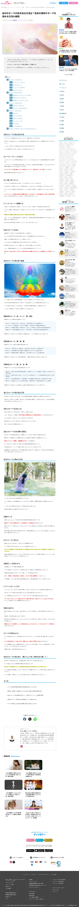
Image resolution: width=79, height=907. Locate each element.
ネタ (72, 155)
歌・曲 (62, 181)
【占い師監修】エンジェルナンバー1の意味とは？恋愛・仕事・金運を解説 (13, 795)
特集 (62, 124)
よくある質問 (8, 888)
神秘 (23, 7)
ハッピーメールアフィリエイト (58, 887)
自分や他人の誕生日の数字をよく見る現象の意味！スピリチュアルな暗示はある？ (33, 795)
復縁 (71, 173)
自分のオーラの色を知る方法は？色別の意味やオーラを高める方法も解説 (40, 7)
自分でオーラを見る (16, 90)
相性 (61, 187)
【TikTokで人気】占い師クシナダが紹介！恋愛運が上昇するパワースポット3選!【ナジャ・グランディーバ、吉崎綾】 (33, 815)
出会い (61, 29)
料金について (8, 886)
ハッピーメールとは (9, 882)
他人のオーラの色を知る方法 (14, 103)
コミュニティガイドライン (34, 887)
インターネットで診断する (17, 87)
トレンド (63, 87)
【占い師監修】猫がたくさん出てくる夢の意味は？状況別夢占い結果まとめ (33, 775)
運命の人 (71, 193)
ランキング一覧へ (68, 74)
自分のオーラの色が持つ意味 (14, 92)
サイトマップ (55, 891)
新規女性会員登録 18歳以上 (11, 892)
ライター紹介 (53, 874)
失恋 (62, 95)
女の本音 (66, 171)
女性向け (72, 171)
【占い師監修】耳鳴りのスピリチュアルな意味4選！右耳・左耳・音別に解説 (13, 775)
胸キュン (66, 189)
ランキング (73, 163)
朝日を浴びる (14, 123)
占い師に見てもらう (16, 85)
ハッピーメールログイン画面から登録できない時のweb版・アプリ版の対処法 (68, 32)
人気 (69, 165)
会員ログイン (8, 896)
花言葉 (68, 191)
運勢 (66, 193)
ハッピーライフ (17, 7)
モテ (67, 163)
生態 (66, 183)
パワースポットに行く (16, 121)
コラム (63, 84)
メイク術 (74, 161)
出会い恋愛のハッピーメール (6, 7)
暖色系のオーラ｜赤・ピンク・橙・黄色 (20, 95)
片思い (63, 117)
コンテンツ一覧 (55, 889)
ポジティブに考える (16, 116)
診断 (61, 48)
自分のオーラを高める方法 (14, 110)
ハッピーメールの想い (10, 884)
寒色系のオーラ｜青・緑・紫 (18, 98)
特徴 (62, 120)
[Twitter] (29, 719)
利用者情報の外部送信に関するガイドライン (37, 885)
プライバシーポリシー (33, 881)
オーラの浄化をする (16, 126)
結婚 (61, 189)
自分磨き (62, 191)
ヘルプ (7, 898)
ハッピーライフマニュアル (43, 874)
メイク (68, 161)
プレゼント (62, 161)
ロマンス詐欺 (63, 165)
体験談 (74, 165)
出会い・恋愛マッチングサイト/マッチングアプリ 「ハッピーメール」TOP (15, 880)
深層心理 (63, 113)
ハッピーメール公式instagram (58, 881)
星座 (67, 179)
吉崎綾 (66, 169)
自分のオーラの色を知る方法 (14, 80)
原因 (61, 169)
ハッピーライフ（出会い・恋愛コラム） (37, 899)
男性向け (74, 185)
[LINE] (35, 719)
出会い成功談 (31, 893)
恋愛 (62, 106)
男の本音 (62, 185)
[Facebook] (24, 719)
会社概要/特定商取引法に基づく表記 (36, 883)
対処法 (66, 173)
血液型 (73, 191)
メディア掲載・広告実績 (33, 897)
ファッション (71, 159)
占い (73, 167)
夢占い (72, 169)
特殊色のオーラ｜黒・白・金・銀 (19, 100)
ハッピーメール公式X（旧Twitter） (59, 879)
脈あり (72, 189)
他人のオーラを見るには (17, 105)
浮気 (66, 181)
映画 (72, 179)
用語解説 (71, 183)
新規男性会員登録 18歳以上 (11, 894)
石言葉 (66, 187)
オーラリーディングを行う (17, 82)
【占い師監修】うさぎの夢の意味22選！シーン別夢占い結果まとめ (13, 814)
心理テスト (62, 175)
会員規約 (30, 879)
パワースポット (63, 159)
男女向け (31, 20)
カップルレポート (32, 891)
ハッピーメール (69, 157)
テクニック (20, 20)
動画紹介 (67, 167)
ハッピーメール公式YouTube (57, 883)
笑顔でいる (14, 113)
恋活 (62, 109)
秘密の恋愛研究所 (74, 187)
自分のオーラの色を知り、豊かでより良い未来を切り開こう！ (22, 128)
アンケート (64, 80)
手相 (70, 177)
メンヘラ (62, 163)
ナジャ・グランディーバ (65, 155)
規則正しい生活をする (16, 118)
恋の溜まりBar (69, 175)
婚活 (62, 98)
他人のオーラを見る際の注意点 (18, 108)
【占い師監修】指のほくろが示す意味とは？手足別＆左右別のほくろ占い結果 (68, 51)
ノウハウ (26, 20)
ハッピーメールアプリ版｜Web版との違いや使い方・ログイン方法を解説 (68, 70)
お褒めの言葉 (31, 895)
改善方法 (62, 179)
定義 (62, 102)
